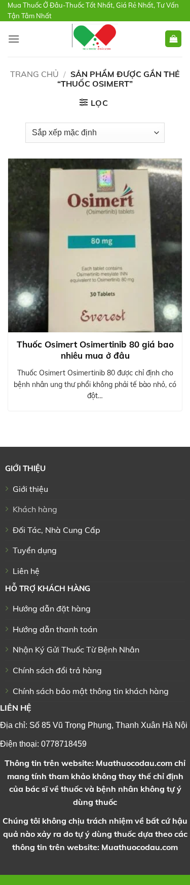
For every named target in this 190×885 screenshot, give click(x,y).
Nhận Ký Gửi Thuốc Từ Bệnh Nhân (76, 649)
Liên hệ (26, 571)
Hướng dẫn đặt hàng (52, 608)
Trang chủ (34, 74)
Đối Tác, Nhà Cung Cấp (56, 530)
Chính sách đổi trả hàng (57, 670)
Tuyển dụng (35, 550)
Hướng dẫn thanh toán (55, 629)
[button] (14, 38)
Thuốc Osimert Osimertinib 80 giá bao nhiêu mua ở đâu (95, 350)
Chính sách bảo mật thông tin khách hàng (91, 691)
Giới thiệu (30, 489)
